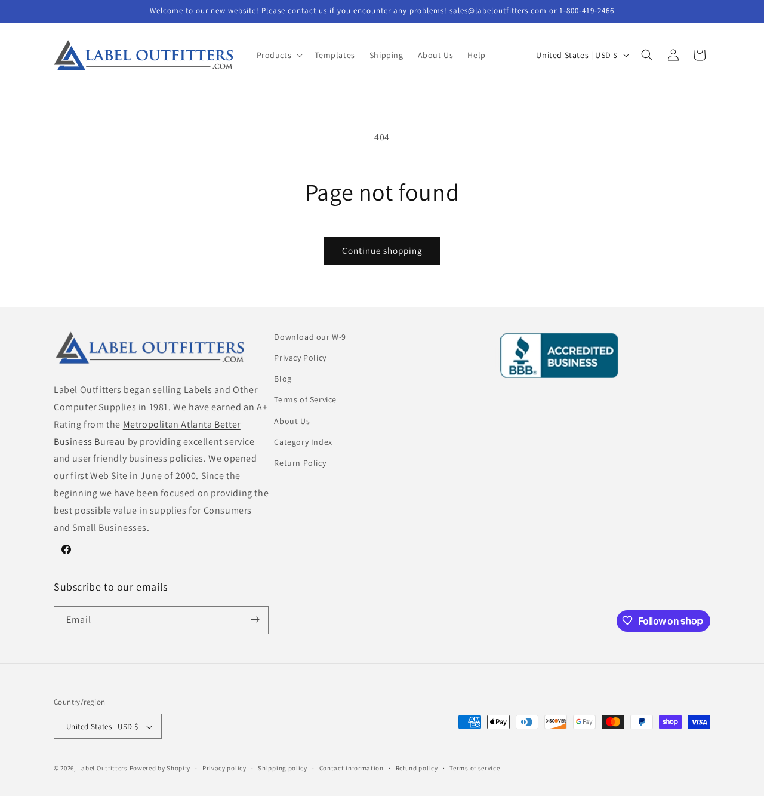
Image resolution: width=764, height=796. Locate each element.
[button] (278, 54)
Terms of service (474, 768)
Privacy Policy (300, 357)
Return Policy (300, 462)
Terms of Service (305, 400)
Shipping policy (282, 768)
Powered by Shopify (160, 768)
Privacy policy (224, 768)
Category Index (303, 442)
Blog (282, 378)
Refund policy (417, 768)
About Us (292, 421)
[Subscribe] (255, 620)
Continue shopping (382, 250)
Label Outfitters (103, 768)
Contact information (351, 768)
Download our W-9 (310, 336)
